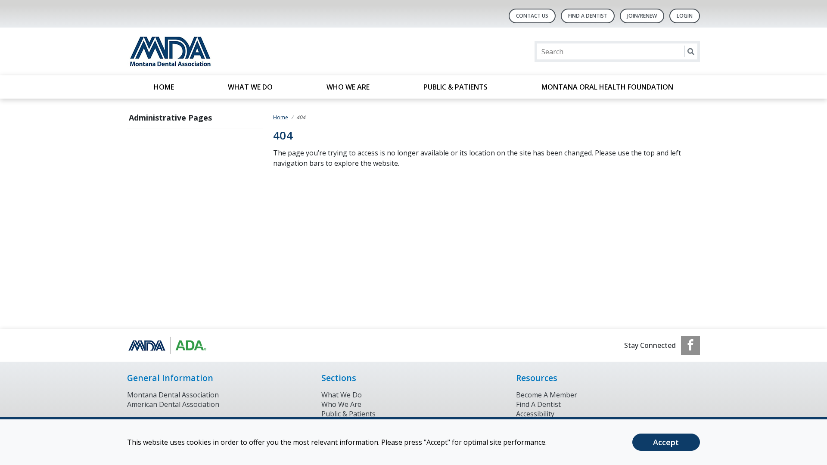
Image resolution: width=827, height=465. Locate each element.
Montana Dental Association (173, 395)
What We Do (250, 87)
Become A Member (546, 395)
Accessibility (535, 413)
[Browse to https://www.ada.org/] (171, 345)
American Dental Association (173, 404)
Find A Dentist (587, 15)
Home (164, 87)
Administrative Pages (170, 117)
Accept (666, 442)
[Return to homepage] (238, 51)
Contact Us (532, 15)
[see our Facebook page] (690, 345)
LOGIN (685, 15)
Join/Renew (642, 15)
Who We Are (348, 87)
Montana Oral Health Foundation (607, 87)
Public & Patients (455, 87)
